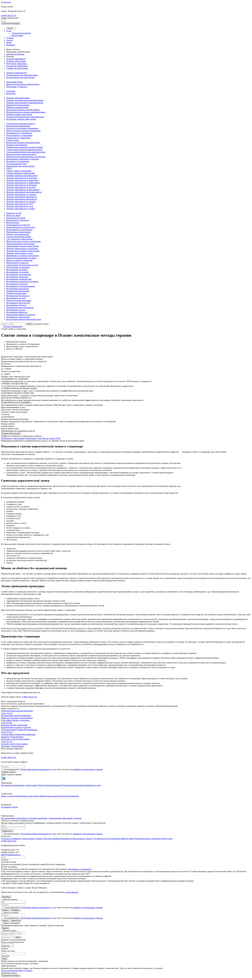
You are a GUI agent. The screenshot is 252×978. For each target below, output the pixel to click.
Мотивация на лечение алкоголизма (22, 255)
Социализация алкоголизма (60, 818)
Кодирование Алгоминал (17, 272)
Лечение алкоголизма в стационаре (22, 248)
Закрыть (5, 910)
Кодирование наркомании (12, 785)
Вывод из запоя (13, 215)
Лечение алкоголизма (16, 61)
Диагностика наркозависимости (20, 123)
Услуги (10, 28)
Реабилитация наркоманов (18, 126)
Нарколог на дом (13, 213)
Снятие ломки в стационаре (18, 171)
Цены (8, 42)
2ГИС (58, 438)
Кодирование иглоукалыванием (20, 286)
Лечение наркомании (15, 59)
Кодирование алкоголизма (27, 796)
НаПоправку (31, 438)
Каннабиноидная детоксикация (20, 166)
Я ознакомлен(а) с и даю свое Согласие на (53, 769)
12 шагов (77, 818)
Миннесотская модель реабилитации (22, 84)
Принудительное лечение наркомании (23, 131)
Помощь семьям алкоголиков (19, 114)
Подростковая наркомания (73, 785)
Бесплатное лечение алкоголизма (21, 119)
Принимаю (6, 897)
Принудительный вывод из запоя (21, 258)
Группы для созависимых (17, 234)
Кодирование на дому (16, 298)
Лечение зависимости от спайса (20, 208)
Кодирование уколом (15, 310)
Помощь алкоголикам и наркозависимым (24, 103)
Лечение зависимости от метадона (21, 178)
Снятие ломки (12, 140)
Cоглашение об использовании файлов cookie (113, 838)
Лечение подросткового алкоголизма (22, 251)
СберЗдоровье (18, 438)
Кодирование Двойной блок (19, 279)
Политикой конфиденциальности (36, 769)
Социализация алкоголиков (18, 237)
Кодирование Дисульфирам (18, 274)
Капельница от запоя (15, 218)
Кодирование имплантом (17, 288)
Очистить (6, 937)
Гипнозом (10, 91)
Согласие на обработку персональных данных (21, 838)
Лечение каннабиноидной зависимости (24, 192)
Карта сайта (167, 838)
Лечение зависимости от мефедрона (22, 180)
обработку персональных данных (88, 769)
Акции (9, 40)
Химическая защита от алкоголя (20, 314)
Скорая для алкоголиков (17, 68)
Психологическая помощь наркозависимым (25, 112)
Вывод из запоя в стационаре (19, 260)
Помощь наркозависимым (18, 98)
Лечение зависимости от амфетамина (23, 183)
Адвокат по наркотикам (17, 66)
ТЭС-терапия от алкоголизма (19, 239)
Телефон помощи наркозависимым (22, 175)
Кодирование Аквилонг (17, 270)
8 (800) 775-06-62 (24, 970)
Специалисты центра (21, 33)
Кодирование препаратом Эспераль (22, 281)
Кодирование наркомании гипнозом (22, 159)
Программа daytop (14, 82)
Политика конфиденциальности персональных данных (67, 838)
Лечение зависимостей (16, 73)
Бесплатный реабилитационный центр (23, 319)
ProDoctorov (6, 438)
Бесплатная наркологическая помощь (23, 110)
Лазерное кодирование (16, 293)
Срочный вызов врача (10, 23)
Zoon (39, 438)
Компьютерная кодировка (17, 291)
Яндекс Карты (48, 438)
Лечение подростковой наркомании (22, 128)
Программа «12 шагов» (16, 87)
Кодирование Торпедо (16, 305)
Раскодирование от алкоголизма (20, 227)
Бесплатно (11, 93)
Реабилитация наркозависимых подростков (25, 157)
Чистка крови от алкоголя (17, 267)
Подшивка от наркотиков (17, 161)
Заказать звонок (8, 772)
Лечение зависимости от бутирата (21, 185)
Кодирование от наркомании (19, 133)
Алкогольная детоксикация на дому (22, 265)
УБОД (9, 168)
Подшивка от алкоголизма (18, 317)
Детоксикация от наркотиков (19, 135)
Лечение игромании (15, 54)
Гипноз (15, 807)
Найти (29, 324)
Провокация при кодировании (20, 307)
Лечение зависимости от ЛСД (19, 204)
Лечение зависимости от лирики (21, 201)
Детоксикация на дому (16, 164)
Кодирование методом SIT (18, 303)
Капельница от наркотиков (18, 138)
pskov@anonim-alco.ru (10, 854)
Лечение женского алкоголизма (20, 244)
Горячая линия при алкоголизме (20, 173)
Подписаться (7, 831)
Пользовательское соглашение (147, 838)
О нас (9, 31)
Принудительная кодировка (18, 300)
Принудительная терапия (49, 785)
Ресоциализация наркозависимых (21, 154)
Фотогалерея (17, 35)
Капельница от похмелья (17, 220)
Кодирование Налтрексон (17, 296)
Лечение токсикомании (16, 145)
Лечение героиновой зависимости (21, 197)
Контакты (10, 45)
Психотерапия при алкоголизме (20, 77)
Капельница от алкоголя (17, 263)
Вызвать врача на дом (11, 434)
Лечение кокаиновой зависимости (21, 199)
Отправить (15, 910)
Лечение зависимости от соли (19, 206)
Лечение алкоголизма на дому (19, 253)
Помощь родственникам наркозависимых (25, 100)
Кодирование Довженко (17, 277)
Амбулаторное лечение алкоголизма (22, 246)
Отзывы (10, 38)
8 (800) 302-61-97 (8, 15)
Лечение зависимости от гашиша (21, 194)
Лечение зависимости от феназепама (22, 190)
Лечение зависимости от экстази (21, 187)
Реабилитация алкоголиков (18, 232)
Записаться (15, 921)
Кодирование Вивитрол (17, 312)
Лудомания (6, 807)
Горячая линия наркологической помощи (24, 147)
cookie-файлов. (72, 892)
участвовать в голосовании (79, 869)
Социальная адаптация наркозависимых (24, 149)
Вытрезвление (12, 222)
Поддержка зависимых (16, 63)
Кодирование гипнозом (16, 284)
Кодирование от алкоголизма (19, 229)
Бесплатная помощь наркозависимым (23, 142)
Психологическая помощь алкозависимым (25, 117)
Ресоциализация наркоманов (14, 818)
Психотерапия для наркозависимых (22, 75)
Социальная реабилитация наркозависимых (26, 152)
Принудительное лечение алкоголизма (23, 241)
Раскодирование (71, 796)
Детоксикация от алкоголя (18, 225)
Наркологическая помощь (17, 105)
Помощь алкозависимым (17, 107)
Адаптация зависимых (37, 818)
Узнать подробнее (9, 970)
